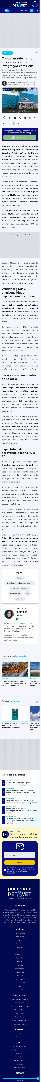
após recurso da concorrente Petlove (18, 472)
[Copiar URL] (34, 117)
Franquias (19, 958)
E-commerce (19, 951)
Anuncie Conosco (20, 1060)
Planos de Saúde (20, 983)
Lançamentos (19, 972)
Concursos (19, 1037)
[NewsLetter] (35, 4)
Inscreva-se (19, 862)
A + (4, 124)
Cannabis (20, 940)
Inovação (20, 965)
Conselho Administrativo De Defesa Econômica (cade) (18, 583)
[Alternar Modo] (17, 123)
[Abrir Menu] (5, 4)
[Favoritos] (31, 10)
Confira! (15, 640)
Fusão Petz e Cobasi (20, 588)
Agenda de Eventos (19, 1046)
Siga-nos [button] (24, 11)
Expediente (20, 1077)
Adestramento (20, 933)
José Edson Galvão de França (20, 1006)
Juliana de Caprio (16, 82)
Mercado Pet (15, 594)
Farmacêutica (19, 954)
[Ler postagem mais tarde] (36, 53)
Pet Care (20, 976)
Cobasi (19, 578)
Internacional (19, 969)
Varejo (20, 986)
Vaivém (19, 1033)
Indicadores (20, 1057)
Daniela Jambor (20, 1003)
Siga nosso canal (21, 137)
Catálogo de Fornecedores (20, 1050)
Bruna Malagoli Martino (20, 999)
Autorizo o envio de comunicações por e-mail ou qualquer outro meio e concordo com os (21, 870)
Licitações (19, 1053)
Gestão (19, 961)
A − (10, 124)
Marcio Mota (19, 1013)
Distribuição (20, 947)
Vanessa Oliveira (20, 1024)
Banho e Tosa (19, 937)
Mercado (7, 53)
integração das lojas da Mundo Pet (20, 356)
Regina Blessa (20, 1017)
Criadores (19, 944)
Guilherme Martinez (19, 1010)
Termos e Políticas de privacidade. (17, 872)
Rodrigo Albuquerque (19, 1020)
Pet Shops (19, 979)
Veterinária (20, 990)
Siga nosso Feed (19, 1067)
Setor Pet (19, 599)
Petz (27, 594)
